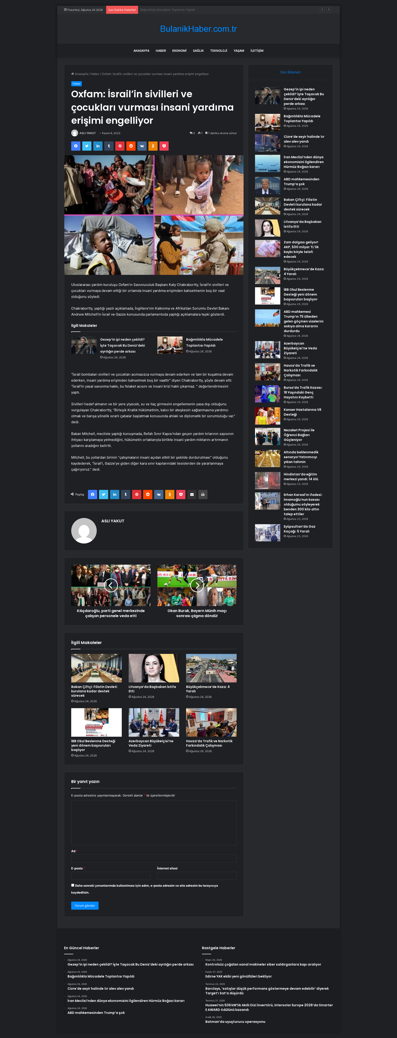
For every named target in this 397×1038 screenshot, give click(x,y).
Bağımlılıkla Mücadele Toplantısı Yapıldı (302, 118)
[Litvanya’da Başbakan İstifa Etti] (154, 668)
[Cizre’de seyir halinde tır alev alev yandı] (267, 143)
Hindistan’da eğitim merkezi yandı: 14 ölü (301, 476)
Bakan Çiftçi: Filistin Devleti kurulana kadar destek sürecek (94, 691)
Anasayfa (141, 50)
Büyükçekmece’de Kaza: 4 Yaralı (208, 688)
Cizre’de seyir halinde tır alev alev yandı (168, 10)
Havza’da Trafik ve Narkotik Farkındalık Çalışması (209, 743)
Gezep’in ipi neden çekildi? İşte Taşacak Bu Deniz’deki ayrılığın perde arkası (122, 345)
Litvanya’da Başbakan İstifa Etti (152, 688)
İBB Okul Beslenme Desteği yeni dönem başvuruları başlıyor (93, 745)
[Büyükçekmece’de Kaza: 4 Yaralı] (211, 668)
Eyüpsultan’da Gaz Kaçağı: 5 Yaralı (299, 529)
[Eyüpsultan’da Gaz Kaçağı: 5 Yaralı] (267, 532)
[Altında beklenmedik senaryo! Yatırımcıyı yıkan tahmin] (267, 458)
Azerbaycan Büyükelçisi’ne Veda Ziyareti (151, 743)
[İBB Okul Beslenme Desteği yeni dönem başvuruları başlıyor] (96, 722)
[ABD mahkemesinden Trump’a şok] (267, 185)
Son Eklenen (290, 72)
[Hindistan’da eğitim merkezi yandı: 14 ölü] (267, 480)
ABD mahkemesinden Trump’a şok (301, 181)
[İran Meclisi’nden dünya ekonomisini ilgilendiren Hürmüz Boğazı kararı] (267, 163)
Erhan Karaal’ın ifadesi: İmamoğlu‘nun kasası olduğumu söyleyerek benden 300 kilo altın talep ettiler (303, 504)
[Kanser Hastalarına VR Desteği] (267, 416)
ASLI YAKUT (87, 133)
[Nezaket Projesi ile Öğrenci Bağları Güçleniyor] (267, 436)
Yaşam (239, 50)
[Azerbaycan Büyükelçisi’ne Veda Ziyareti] (154, 722)
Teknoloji (218, 50)
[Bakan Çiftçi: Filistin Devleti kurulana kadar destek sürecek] (96, 668)
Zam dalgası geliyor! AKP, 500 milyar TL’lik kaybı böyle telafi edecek (301, 249)
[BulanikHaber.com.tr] (198, 29)
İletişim (257, 50)
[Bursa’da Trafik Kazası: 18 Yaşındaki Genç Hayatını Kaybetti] (267, 394)
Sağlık (198, 50)
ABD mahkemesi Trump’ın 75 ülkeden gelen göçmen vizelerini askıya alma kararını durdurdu (303, 321)
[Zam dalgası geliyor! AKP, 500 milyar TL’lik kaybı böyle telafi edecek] (267, 248)
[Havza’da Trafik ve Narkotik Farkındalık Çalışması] (211, 722)
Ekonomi (179, 50)
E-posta (78, 868)
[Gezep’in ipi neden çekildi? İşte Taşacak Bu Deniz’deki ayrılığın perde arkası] (84, 345)
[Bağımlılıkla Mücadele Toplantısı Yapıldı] (170, 345)
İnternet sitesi (167, 868)
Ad (74, 851)
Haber (161, 50)
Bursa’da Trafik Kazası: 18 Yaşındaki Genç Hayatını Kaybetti (303, 392)
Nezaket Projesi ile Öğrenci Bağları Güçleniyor (299, 435)
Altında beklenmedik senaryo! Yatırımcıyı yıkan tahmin (301, 457)
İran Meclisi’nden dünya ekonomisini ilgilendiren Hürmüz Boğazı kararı (304, 162)
